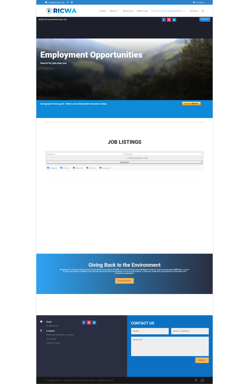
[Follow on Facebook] (164, 20)
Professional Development (167, 11)
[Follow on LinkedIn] (174, 20)
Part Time (92, 168)
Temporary (106, 168)
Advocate (142, 11)
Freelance (53, 168)
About (113, 11)
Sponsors (128, 11)
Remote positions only (138, 158)
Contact (194, 11)
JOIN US (204, 19)
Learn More (124, 281)
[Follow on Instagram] (169, 20)
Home (103, 11)
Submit (202, 360)
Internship (79, 168)
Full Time (66, 168)
